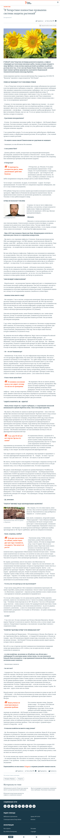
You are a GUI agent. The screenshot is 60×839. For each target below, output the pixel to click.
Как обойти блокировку (10, 831)
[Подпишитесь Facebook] (8, 806)
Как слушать (7, 828)
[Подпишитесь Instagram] (23, 806)
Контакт (33, 819)
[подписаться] (33, 806)
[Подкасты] (30, 806)
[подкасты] (23, 837)
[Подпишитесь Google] (5, 806)
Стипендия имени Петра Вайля (12, 819)
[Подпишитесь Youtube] (15, 806)
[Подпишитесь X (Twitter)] (12, 806)
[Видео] (36, 837)
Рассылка (33, 828)
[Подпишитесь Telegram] (19, 806)
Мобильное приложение (10, 816)
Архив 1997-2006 (35, 816)
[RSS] (26, 806)
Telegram (27, 766)
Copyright (33, 831)
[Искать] (49, 837)
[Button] (39, 21)
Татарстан (7, 7)
